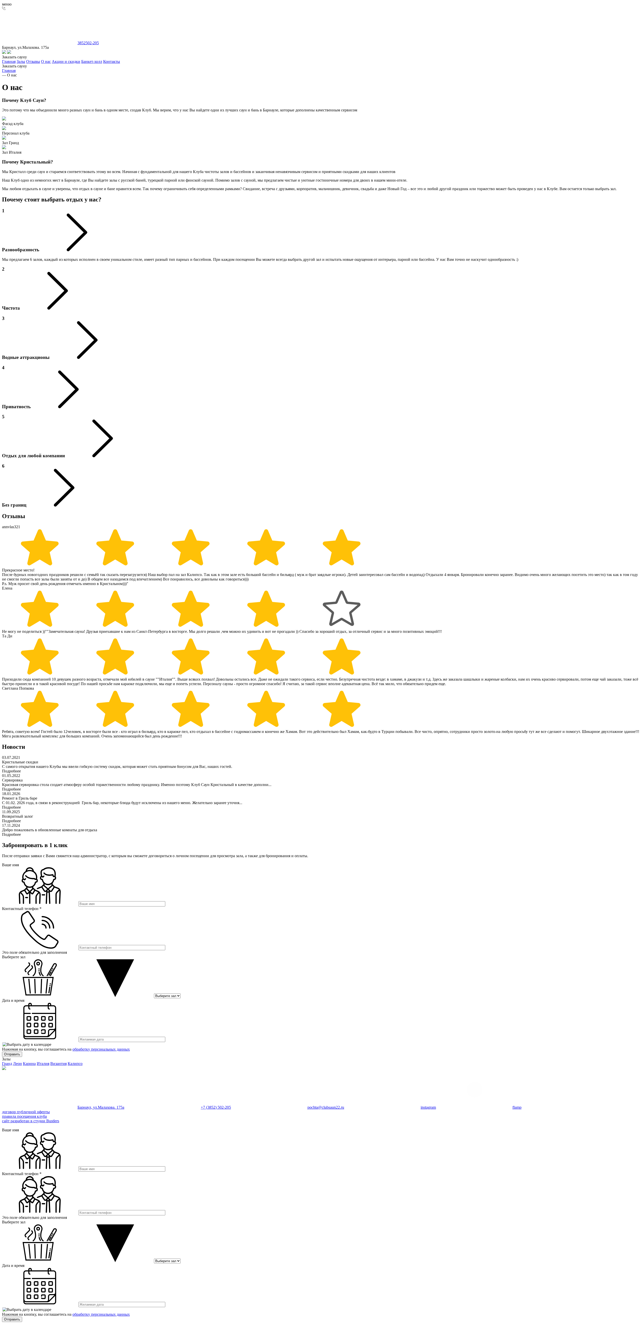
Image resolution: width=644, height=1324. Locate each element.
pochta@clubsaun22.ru (325, 1107)
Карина (29, 1063)
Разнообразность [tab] (20, 230)
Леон (17, 1063)
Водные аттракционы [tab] (26, 338)
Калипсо (75, 1063)
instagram (428, 1107)
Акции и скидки (66, 61)
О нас (46, 61)
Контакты (111, 61)
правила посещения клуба (24, 1116)
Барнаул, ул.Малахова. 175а (100, 1107)
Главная (9, 61)
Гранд (7, 1063)
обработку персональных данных (101, 1049)
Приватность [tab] (16, 387)
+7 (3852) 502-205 (216, 1107)
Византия (58, 1063)
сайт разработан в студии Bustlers (30, 1121)
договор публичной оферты (26, 1112)
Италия (43, 1063)
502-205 (88, 43)
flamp (516, 1107)
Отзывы (33, 61)
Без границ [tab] (14, 485)
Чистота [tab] (11, 288)
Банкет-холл (91, 61)
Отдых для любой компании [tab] (33, 436)
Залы (21, 61)
